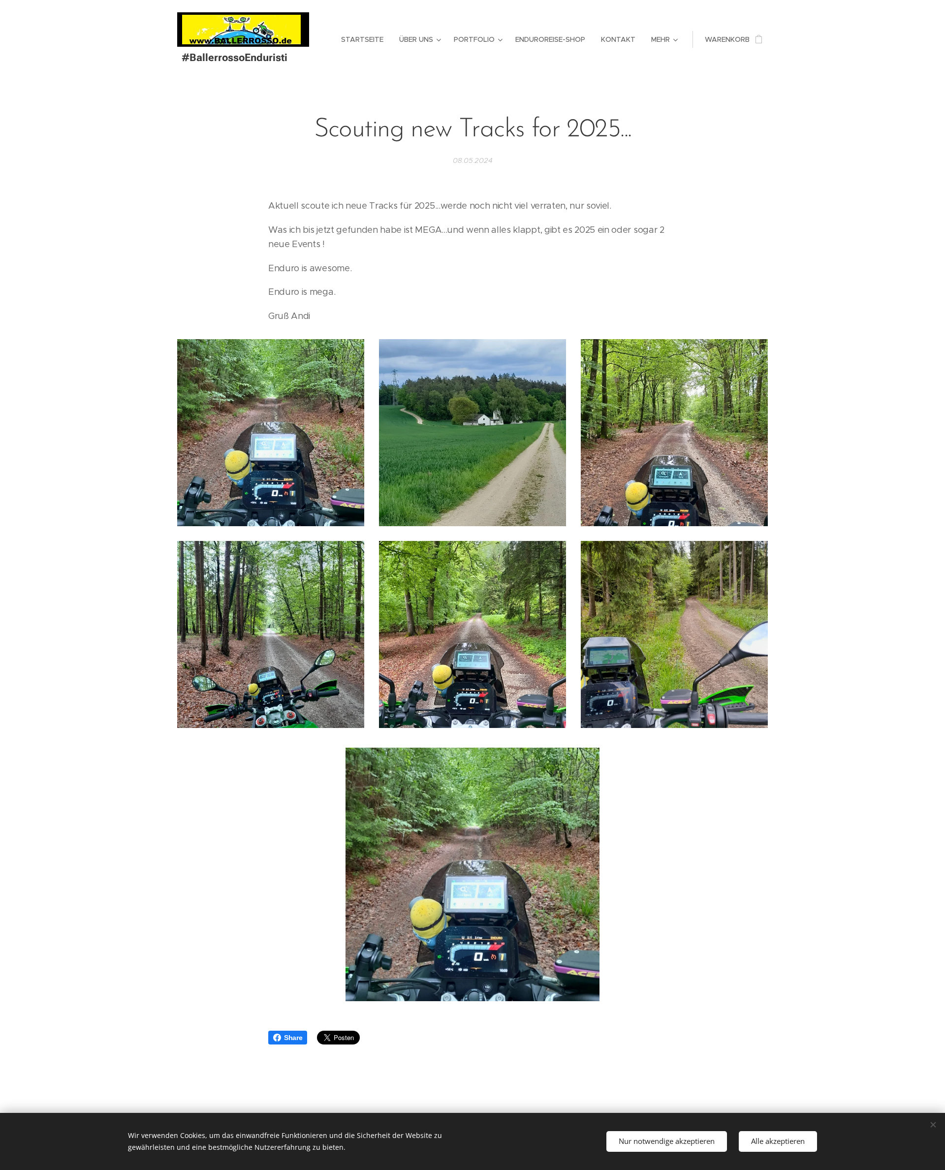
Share (293, 1038)
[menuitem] (365, 39)
